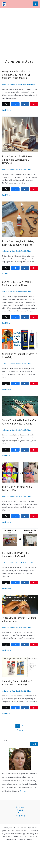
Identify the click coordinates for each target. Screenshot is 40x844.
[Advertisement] (20, 29)
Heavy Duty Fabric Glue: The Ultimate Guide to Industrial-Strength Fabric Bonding (16, 75)
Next (20, 730)
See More (23, 791)
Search (4, 740)
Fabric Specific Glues (23, 169)
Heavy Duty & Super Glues (25, 84)
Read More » (6, 110)
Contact (20, 810)
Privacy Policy (20, 816)
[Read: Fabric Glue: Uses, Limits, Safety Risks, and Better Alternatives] (20, 219)
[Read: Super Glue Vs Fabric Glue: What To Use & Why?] (20, 339)
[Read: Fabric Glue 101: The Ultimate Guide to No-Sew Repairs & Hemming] (20, 134)
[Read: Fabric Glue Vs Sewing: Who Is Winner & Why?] (20, 472)
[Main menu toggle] (35, 3)
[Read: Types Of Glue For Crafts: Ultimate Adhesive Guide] (20, 604)
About (20, 813)
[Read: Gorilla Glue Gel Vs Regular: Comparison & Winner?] (20, 538)
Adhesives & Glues (8, 84)
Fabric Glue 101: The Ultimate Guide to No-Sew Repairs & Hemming (17, 160)
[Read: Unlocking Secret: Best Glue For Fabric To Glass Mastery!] (20, 666)
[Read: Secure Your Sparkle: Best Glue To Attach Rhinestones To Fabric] (20, 406)
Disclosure (20, 807)
